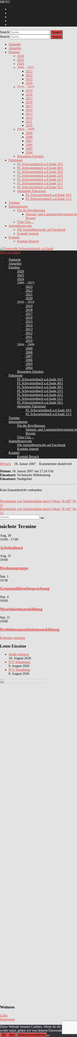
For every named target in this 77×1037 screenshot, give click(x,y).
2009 (29, 133)
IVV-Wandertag (19, 662)
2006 (29, 144)
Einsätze (14, 52)
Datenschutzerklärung (31, 1034)
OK (4, 1034)
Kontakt (14, 237)
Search (4, 32)
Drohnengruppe (14, 568)
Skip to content (10, 252)
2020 (29, 83)
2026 (20, 56)
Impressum (7, 1019)
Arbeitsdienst (11, 547)
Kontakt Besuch (28, 241)
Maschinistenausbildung (21, 609)
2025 (20, 60)
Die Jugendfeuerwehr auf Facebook (41, 229)
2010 (29, 125)
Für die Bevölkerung (31, 210)
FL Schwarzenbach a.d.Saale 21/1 (49, 199)
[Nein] (48, 1035)
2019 (29, 90)
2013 (29, 114)
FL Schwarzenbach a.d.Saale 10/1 (40, 164)
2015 (29, 106)
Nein (12, 1034)
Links (4, 1015)
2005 (29, 148)
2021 (29, 79)
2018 (29, 94)
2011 (29, 121)
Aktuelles (15, 48)
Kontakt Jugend (27, 233)
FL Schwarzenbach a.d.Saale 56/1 (40, 187)
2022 (29, 75)
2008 (29, 137)
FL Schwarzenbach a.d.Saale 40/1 (40, 168)
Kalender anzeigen (12, 638)
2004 (29, 152)
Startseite (15, 44)
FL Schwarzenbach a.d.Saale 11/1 (40, 183)
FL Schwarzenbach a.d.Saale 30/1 (40, 172)
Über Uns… (25, 222)
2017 (29, 98)
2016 (29, 102)
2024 (20, 63)
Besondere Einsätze (30, 156)
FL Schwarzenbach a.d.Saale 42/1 (40, 179)
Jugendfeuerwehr (20, 226)
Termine (14, 202)
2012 (29, 117)
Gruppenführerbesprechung (24, 588)
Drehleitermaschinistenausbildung (29, 629)
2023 (29, 71)
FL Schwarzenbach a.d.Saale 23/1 (40, 175)
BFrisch (5, 464)
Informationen (18, 206)
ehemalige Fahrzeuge (31, 191)
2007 (29, 141)
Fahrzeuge (16, 160)
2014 (29, 110)
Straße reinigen (19, 654)
